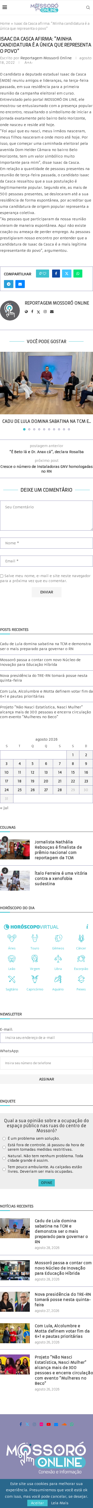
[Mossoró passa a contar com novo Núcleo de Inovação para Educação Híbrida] (15, 1270)
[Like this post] (44, 274)
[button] (4, 391)
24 (6, 790)
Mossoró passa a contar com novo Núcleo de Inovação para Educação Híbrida (40, 662)
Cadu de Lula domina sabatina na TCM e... (46, 421)
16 (86, 772)
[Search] (88, 7)
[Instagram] (34, 1424)
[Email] (56, 1424)
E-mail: (6, 1029)
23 (86, 781)
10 (6, 772)
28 (60, 790)
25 (20, 790)
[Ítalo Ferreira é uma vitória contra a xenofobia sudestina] (15, 881)
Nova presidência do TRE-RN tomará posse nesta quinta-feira (63, 1299)
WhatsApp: (9, 1051)
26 (33, 790)
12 (32, 772)
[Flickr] (41, 1424)
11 (19, 772)
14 (60, 772)
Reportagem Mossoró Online (46, 58)
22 (73, 781)
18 (20, 781)
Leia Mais (59, 1503)
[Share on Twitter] (66, 274)
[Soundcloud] (64, 1424)
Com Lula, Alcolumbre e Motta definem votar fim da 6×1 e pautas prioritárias (62, 1331)
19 (32, 781)
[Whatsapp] (72, 1424)
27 (46, 790)
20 (46, 781)
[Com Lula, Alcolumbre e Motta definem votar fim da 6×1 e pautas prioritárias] (15, 1333)
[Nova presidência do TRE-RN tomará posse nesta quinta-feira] (15, 1302)
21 (60, 781)
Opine (46, 1182)
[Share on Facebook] (56, 274)
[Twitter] (27, 1424)
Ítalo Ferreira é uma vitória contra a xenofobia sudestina (61, 878)
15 (73, 772)
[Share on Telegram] (8, 284)
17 (6, 781)
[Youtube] (49, 1424)
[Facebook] (21, 1424)
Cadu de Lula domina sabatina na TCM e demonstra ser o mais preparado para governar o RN (45, 646)
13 (46, 772)
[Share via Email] (20, 284)
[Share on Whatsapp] (77, 274)
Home (5, 24)
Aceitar (37, 1503)
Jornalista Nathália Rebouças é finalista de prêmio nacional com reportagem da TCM (58, 850)
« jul (4, 808)
